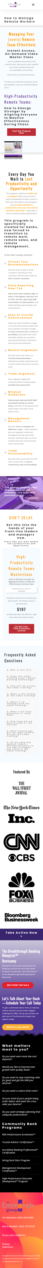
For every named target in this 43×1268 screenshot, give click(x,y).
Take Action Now (21, 933)
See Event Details (18, 985)
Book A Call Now (18, 1027)
